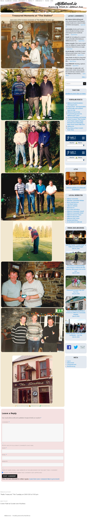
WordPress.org (71, 366)
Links (51, 0)
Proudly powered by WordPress (21, 515)
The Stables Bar (45, 405)
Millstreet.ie (7, 515)
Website (5, 461)
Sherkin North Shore (72, 220)
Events (47, 0)
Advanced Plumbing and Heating (76, 117)
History (30, 0)
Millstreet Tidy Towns (73, 218)
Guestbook (8, 0)
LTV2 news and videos (73, 209)
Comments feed (71, 364)
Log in (69, 361)
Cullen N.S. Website (72, 206)
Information (21, 0)
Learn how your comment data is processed (44, 479)
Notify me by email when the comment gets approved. (23, 472)
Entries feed (70, 363)
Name (4, 448)
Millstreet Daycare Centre (74, 215)
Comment (6, 422)
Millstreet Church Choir (73, 112)
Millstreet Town (35, 405)
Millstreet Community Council (75, 211)
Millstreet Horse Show (73, 216)
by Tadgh (26, 405)
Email (4, 454)
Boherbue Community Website (75, 200)
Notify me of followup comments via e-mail (18, 445)
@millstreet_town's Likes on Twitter (76, 93)
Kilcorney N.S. (71, 207)
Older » (84, 77)
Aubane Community (72, 198)
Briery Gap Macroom (73, 202)
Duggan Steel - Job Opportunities (76, 106)
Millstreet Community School (75, 213)
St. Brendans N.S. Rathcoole (74, 222)
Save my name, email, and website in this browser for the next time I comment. (30, 470)
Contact (15, 0)
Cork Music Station (72, 204)
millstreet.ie (38, 0)
